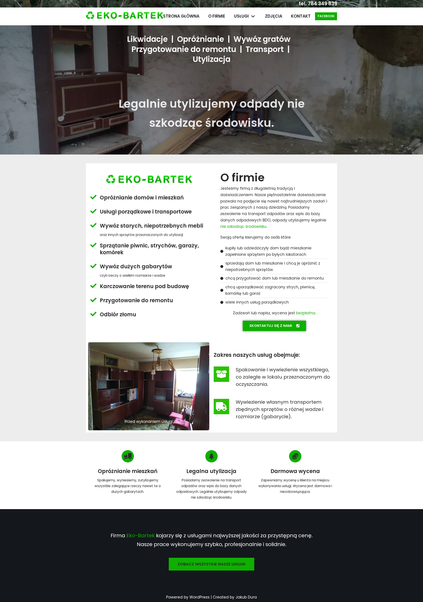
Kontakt (301, 16)
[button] (274, 326)
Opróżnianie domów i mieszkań (142, 197)
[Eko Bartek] (124, 16)
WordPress (199, 597)
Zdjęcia (273, 16)
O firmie (216, 16)
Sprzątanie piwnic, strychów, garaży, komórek (149, 249)
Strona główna (181, 16)
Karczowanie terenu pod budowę (144, 286)
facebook (326, 16)
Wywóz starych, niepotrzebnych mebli (151, 225)
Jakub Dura (246, 597)
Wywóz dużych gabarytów (136, 266)
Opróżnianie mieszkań (128, 471)
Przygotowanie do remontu (136, 300)
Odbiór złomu (118, 314)
